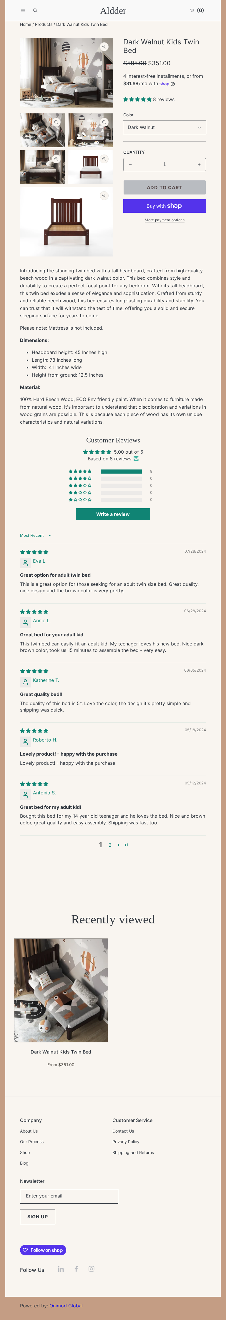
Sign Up (37, 1217)
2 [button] (110, 845)
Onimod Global (66, 1306)
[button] (22, 10)
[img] (34, 552)
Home (25, 24)
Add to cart (165, 187)
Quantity (134, 152)
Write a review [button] (113, 514)
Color (128, 114)
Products (43, 24)
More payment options (165, 220)
